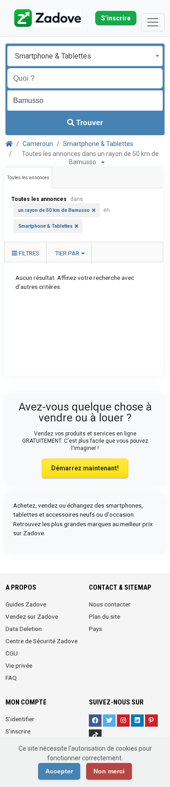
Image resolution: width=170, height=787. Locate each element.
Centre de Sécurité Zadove (41, 641)
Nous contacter (110, 604)
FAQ (11, 677)
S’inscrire (116, 18)
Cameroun (38, 143)
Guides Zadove (25, 604)
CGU (11, 653)
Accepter (59, 771)
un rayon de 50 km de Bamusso (54, 210)
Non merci (109, 771)
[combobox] (85, 56)
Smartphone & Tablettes (98, 143)
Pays (95, 628)
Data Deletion (23, 628)
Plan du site (104, 616)
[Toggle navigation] (153, 22)
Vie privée (18, 665)
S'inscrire (17, 731)
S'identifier (19, 719)
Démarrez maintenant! (85, 468)
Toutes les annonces (28, 177)
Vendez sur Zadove (31, 616)
